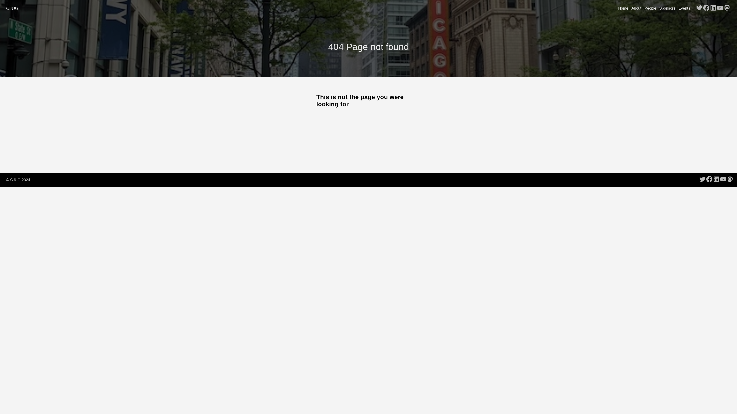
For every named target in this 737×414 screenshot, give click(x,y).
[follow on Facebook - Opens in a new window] (706, 8)
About (636, 8)
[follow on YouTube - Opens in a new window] (720, 8)
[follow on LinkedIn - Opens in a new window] (713, 8)
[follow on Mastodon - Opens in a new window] (727, 8)
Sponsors (667, 8)
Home (623, 8)
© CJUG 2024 (18, 180)
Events (684, 8)
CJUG (12, 8)
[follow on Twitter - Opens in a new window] (699, 8)
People (650, 8)
